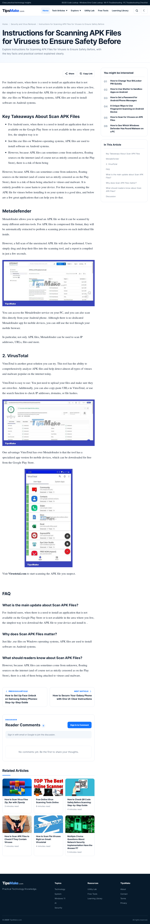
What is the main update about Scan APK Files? (124, 176)
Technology (60, 889)
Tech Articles (59, 10)
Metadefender (112, 159)
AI (55, 903)
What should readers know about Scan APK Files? (123, 189)
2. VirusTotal (111, 164)
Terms (123, 898)
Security (58, 907)
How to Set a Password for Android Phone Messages (123, 99)
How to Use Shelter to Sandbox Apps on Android (126, 90)
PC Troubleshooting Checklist (135, 2)
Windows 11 (60, 898)
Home (45, 10)
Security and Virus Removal (23, 24)
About (123, 889)
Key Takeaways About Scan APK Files (123, 153)
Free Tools (103, 10)
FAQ (108, 169)
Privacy (123, 903)
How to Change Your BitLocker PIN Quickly (126, 82)
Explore (76, 10)
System (58, 894)
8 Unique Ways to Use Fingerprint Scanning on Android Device (127, 108)
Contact (124, 894)
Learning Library (120, 10)
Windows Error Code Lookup (91, 2)
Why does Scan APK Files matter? (121, 183)
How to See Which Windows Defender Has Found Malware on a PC (127, 128)
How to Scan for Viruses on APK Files (126, 118)
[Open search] (137, 10)
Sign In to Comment (79, 725)
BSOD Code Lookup (70, 2)
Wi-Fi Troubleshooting (113, 2)
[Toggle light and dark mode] (144, 10)
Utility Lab (89, 10)
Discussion (111, 196)
